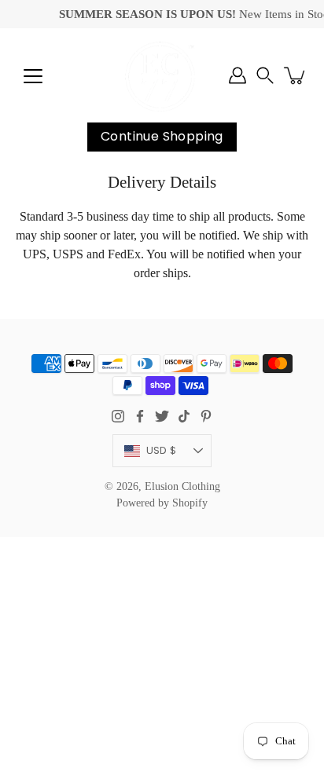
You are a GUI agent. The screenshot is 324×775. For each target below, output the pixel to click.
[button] (265, 75)
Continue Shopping (162, 136)
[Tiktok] (184, 416)
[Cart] (295, 75)
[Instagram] (118, 416)
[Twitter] (162, 416)
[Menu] (33, 76)
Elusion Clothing (182, 486)
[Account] (237, 75)
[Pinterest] (206, 416)
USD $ (161, 450)
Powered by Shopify (162, 503)
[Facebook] (140, 416)
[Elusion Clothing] (162, 75)
